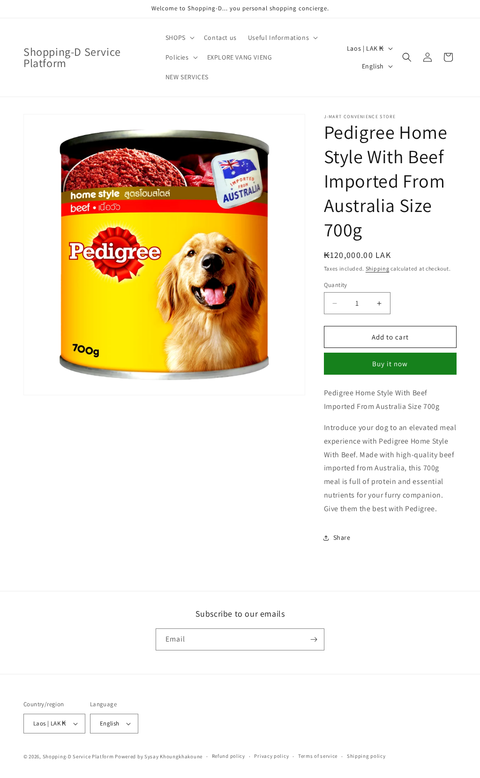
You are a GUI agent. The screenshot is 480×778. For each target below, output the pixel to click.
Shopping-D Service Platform (78, 756)
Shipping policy (366, 756)
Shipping (378, 268)
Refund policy (228, 756)
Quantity (335, 285)
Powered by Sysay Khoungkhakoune (158, 756)
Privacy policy (271, 756)
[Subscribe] (313, 639)
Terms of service (318, 756)
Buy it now (390, 363)
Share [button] (342, 537)
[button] (179, 37)
